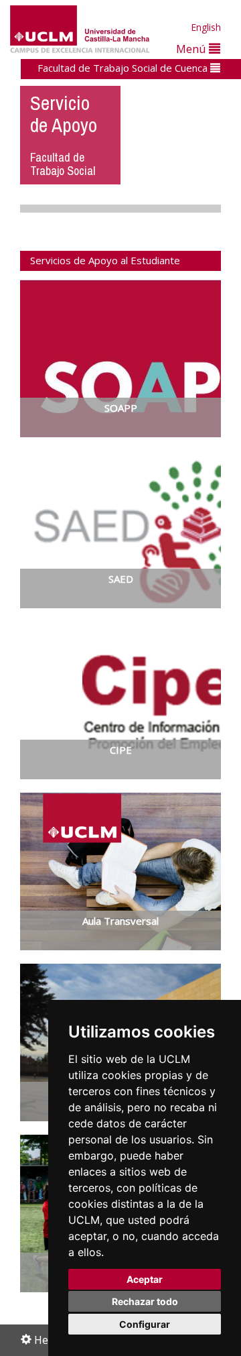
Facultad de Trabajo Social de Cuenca (123, 67)
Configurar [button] (144, 1324)
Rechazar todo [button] (145, 1301)
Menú (192, 48)
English (206, 27)
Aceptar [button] (145, 1279)
